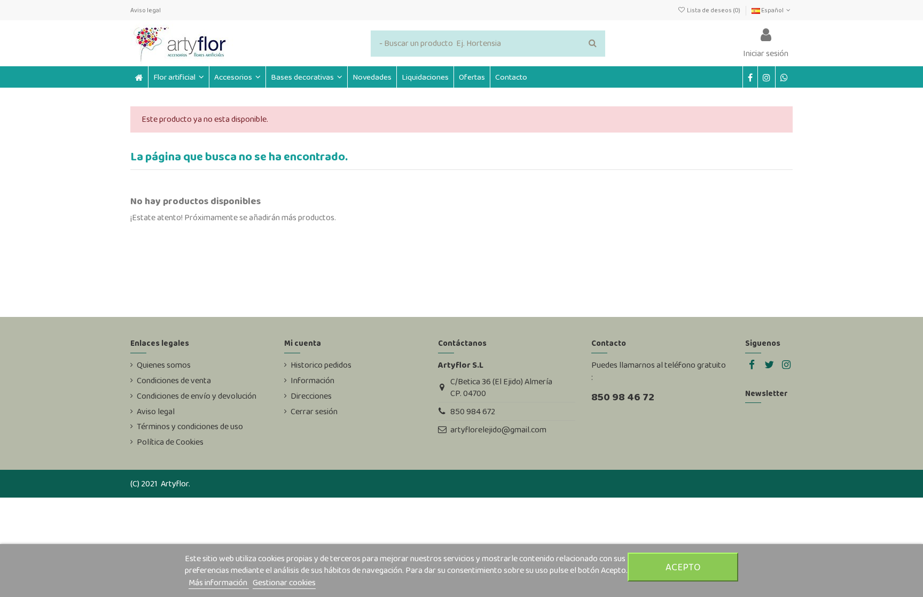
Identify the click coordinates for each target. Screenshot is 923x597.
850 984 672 (472, 411)
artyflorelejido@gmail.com (498, 429)
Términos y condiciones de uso (190, 426)
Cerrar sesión (314, 411)
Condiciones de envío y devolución (196, 396)
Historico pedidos (321, 365)
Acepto (683, 567)
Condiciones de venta (174, 380)
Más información (219, 582)
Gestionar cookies (284, 582)
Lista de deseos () (713, 10)
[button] (237, 77)
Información (312, 380)
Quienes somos (164, 365)
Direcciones (311, 396)
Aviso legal (145, 10)
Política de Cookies (170, 442)
